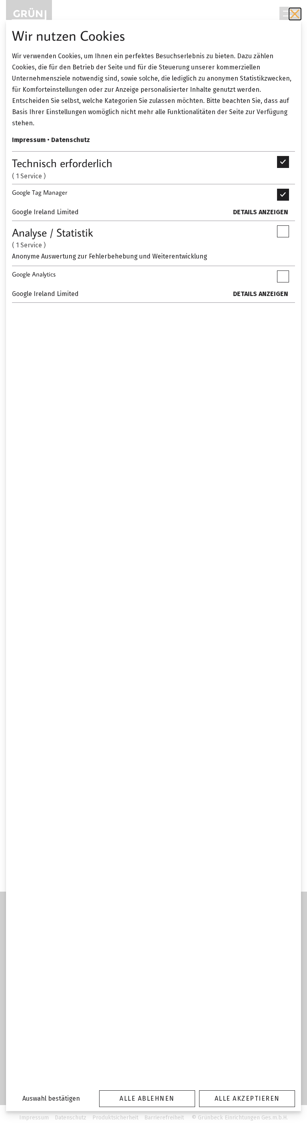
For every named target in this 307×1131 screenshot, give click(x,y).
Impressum (29, 140)
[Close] (295, 14)
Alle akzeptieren (247, 1098)
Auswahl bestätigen (51, 1098)
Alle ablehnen (147, 1098)
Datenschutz (70, 140)
